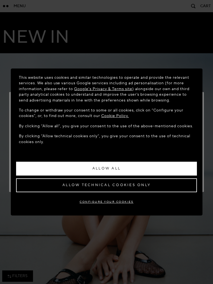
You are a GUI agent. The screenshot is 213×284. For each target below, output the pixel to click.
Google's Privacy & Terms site (103, 89)
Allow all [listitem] (106, 168)
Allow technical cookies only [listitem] (106, 185)
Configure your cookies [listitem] (106, 202)
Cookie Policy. (115, 115)
